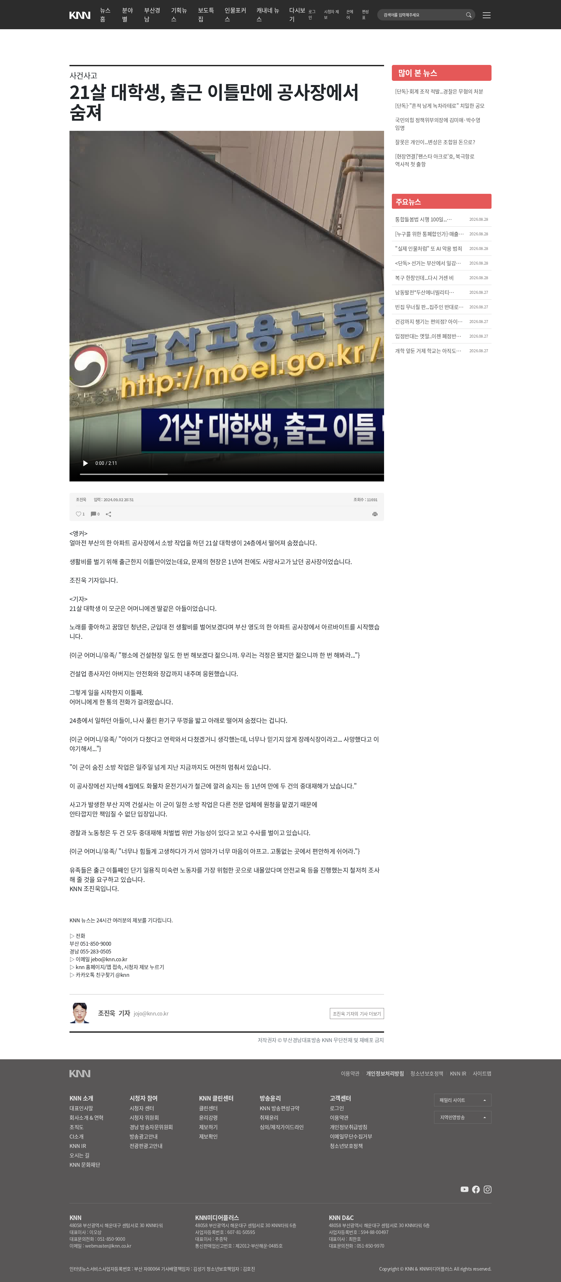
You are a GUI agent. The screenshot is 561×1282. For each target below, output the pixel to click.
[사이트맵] (487, 16)
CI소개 (76, 1136)
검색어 (381, 11)
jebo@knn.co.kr (109, 959)
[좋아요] (78, 513)
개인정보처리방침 (385, 1073)
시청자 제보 (331, 14)
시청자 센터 (142, 1108)
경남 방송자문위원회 (151, 1127)
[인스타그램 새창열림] (488, 1188)
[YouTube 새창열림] (465, 1188)
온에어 (349, 14)
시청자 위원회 (144, 1117)
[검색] (470, 14)
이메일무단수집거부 (351, 1136)
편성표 (365, 14)
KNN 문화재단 (84, 1164)
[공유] (108, 513)
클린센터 (208, 1108)
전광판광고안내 (146, 1146)
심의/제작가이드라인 (282, 1127)
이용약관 (350, 1073)
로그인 (311, 14)
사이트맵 (482, 1073)
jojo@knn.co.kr (151, 1013)
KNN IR (458, 1073)
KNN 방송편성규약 (280, 1108)
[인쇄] (375, 513)
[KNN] (79, 13)
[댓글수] (93, 513)
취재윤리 (269, 1117)
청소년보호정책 (426, 1073)
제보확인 (208, 1136)
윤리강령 (208, 1117)
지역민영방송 (452, 1117)
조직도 (76, 1127)
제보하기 (208, 1127)
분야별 (127, 14)
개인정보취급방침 (349, 1127)
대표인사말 (81, 1108)
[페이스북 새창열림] (476, 1188)
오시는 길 (79, 1155)
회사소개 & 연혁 (86, 1117)
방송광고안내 (144, 1136)
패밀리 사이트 (452, 1100)
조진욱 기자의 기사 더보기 (357, 1013)
